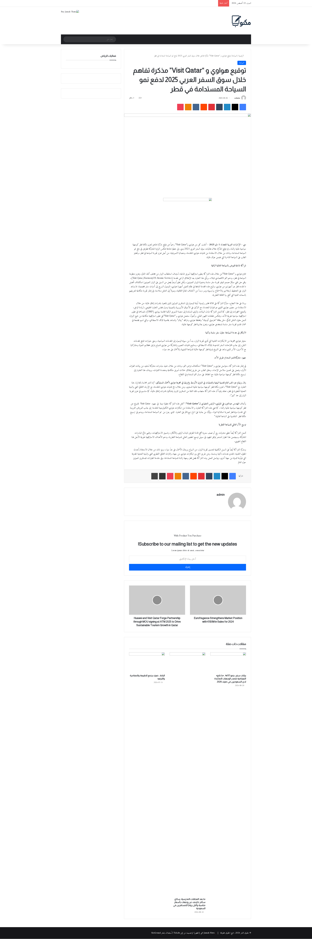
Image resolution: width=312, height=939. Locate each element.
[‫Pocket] (180, 107)
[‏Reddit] (204, 107)
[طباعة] (154, 476)
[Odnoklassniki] (188, 107)
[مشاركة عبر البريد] (162, 476)
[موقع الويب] (223, 500)
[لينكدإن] (227, 107)
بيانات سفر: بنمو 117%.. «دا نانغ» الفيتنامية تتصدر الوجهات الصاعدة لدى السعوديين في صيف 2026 (230, 678)
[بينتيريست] (211, 107)
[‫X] (235, 107)
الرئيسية (241, 56)
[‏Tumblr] (219, 107)
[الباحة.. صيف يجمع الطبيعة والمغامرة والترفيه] (147, 662)
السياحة (234, 56)
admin (237, 98)
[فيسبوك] (243, 107)
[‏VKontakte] (196, 107)
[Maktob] (241, 20)
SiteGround (156, 933)
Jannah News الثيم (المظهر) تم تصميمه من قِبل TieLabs (194, 933)
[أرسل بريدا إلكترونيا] (233, 98)
